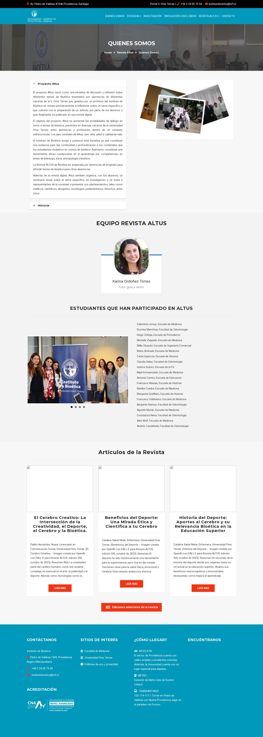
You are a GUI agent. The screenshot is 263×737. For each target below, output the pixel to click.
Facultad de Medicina (97, 651)
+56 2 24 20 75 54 (191, 4)
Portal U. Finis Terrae (162, 4)
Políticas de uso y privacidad (101, 664)
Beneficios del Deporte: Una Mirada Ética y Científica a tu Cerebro (131, 522)
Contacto (228, 16)
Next (238, 109)
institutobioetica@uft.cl (222, 4)
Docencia (133, 16)
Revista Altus (208, 16)
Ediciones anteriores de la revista (135, 607)
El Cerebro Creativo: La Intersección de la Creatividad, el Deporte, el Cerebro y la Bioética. (60, 524)
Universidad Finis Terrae (98, 657)
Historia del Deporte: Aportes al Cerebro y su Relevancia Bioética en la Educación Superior (203, 524)
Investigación (153, 16)
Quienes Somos (115, 16)
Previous (132, 109)
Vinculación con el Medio (180, 16)
